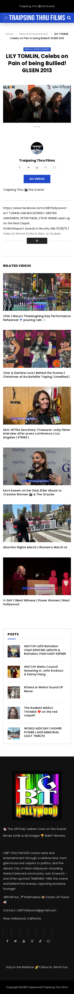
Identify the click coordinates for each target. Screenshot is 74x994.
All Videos (37, 179)
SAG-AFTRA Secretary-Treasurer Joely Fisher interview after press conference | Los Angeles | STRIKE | (36, 434)
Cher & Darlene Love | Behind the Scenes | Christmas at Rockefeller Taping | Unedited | (36, 375)
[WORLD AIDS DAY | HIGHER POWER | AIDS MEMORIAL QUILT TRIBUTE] (14, 733)
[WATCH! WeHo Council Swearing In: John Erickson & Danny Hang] (14, 672)
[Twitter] (28, 167)
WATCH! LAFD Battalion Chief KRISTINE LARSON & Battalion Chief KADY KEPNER (45, 650)
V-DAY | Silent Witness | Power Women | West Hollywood (36, 602)
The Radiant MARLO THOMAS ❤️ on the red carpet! (40, 712)
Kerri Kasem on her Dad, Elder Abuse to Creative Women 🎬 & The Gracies (32, 492)
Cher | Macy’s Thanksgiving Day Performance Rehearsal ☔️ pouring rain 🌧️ (37, 318)
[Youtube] (37, 167)
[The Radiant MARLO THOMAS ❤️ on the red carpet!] (14, 713)
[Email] (54, 167)
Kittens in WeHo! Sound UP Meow (43, 689)
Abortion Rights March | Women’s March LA (35, 547)
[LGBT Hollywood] (37, 17)
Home (9, 34)
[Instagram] (45, 167)
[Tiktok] (40, 933)
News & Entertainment (33, 34)
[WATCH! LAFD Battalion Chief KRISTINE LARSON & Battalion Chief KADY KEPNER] (14, 651)
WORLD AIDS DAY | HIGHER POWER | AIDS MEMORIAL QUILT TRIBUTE (43, 732)
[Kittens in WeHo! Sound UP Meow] (14, 692)
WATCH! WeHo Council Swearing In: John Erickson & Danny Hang (43, 671)
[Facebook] (19, 167)
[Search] (69, 18)
